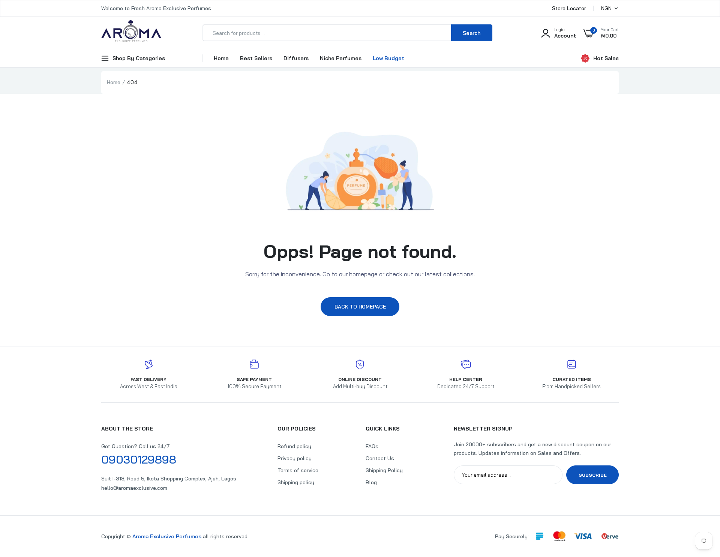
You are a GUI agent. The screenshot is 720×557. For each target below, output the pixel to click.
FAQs (372, 446)
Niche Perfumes (341, 58)
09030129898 (138, 459)
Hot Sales (606, 58)
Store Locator (569, 8)
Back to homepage (360, 307)
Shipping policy (296, 482)
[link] (699, 502)
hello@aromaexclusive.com (134, 488)
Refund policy (294, 446)
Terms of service (298, 470)
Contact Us (380, 458)
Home (221, 58)
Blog (371, 482)
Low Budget (388, 58)
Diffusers (296, 58)
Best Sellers (256, 58)
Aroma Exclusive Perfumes (166, 536)
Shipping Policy (384, 470)
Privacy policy (295, 458)
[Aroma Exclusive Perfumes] (131, 32)
